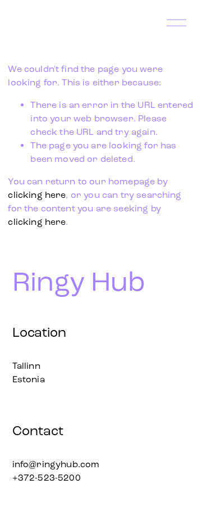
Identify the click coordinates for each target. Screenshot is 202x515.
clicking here (37, 194)
